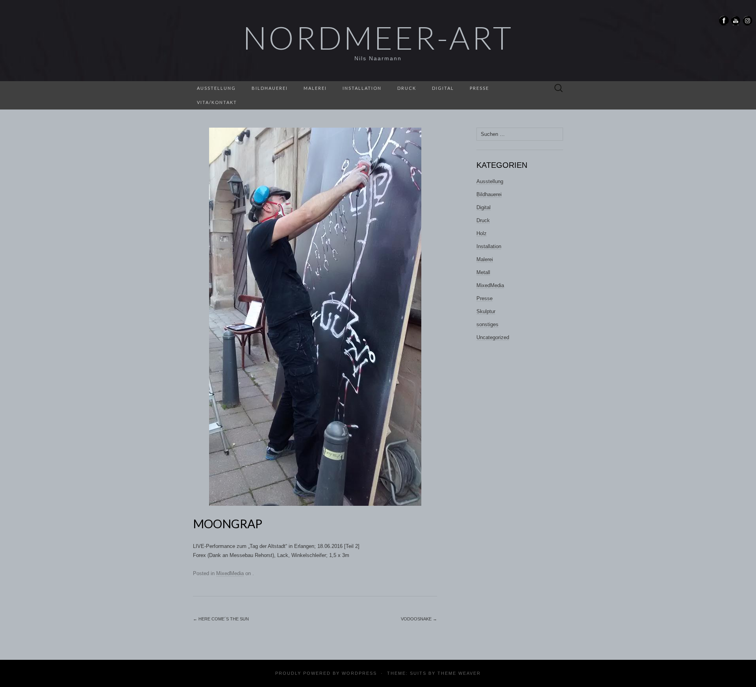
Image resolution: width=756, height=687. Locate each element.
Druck (406, 88)
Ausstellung (216, 88)
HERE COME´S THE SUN (221, 618)
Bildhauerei (270, 88)
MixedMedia (230, 573)
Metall (483, 272)
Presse (479, 88)
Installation (362, 88)
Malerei (315, 88)
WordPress (359, 673)
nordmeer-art (378, 37)
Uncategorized (492, 337)
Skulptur (485, 311)
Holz (481, 233)
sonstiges (487, 324)
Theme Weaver (459, 673)
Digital (443, 88)
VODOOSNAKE (419, 618)
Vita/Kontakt (217, 102)
